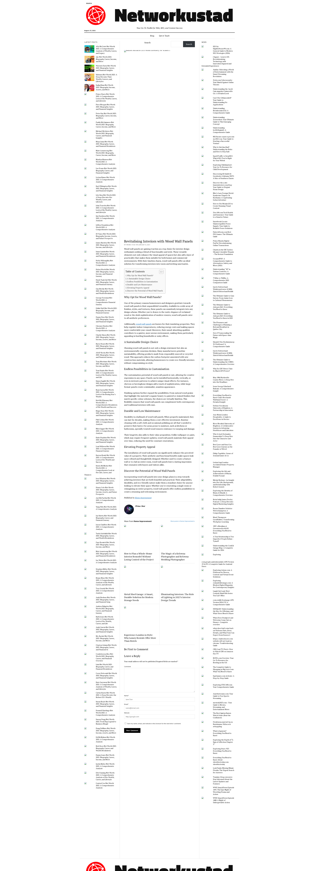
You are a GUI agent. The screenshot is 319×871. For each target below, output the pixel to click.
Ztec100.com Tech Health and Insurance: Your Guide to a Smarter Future (223, 214)
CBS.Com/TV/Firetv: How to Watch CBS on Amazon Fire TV (223, 651)
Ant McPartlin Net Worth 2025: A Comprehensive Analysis (106, 500)
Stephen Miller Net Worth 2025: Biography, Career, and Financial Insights (106, 571)
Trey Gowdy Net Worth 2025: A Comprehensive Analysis (105, 590)
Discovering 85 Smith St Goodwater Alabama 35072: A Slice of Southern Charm (223, 176)
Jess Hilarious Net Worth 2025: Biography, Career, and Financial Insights (105, 480)
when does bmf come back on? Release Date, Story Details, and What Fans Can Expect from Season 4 (223, 631)
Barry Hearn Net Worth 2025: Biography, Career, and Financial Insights (105, 346)
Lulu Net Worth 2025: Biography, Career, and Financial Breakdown (104, 666)
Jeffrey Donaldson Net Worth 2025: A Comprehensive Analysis (105, 227)
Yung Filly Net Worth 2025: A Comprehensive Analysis (106, 508)
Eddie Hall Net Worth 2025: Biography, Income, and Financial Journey (106, 310)
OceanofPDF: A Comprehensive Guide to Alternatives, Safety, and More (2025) (222, 262)
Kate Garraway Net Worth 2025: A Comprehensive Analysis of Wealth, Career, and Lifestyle (106, 685)
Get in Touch (164, 35)
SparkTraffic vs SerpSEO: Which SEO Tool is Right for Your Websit (223, 158)
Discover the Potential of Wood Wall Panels (145, 291)
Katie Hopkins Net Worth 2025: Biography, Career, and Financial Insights (106, 439)
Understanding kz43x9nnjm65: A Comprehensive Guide (221, 130)
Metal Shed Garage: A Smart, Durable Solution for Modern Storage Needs (138, 597)
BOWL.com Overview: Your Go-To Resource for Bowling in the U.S (223, 660)
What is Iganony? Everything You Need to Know (222, 733)
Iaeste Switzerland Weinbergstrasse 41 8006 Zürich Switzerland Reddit (223, 289)
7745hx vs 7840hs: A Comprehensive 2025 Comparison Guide (221, 280)
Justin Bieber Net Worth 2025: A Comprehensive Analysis (105, 766)
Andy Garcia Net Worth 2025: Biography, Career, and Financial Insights (105, 629)
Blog (152, 35)
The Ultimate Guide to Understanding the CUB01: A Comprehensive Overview (223, 362)
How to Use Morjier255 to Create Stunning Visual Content (223, 206)
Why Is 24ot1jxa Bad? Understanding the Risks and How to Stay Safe (222, 149)
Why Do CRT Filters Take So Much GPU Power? (223, 370)
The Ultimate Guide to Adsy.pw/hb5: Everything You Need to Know (223, 307)
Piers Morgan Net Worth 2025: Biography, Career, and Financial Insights (105, 106)
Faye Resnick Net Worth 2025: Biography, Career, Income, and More (105, 544)
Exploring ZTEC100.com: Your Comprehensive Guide (223, 686)
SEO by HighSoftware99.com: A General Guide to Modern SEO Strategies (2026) (223, 49)
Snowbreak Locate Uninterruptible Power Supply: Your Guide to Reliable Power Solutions (223, 224)
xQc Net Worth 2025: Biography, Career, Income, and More (106, 59)
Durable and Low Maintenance (139, 284)
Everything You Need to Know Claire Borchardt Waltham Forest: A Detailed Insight (222, 398)
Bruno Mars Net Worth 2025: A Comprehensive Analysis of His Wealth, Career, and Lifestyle (105, 581)
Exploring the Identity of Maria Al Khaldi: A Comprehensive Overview (223, 492)
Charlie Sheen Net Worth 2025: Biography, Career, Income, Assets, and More (106, 337)
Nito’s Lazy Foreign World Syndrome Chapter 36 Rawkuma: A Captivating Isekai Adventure (223, 196)
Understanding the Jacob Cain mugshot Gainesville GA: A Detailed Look (223, 91)
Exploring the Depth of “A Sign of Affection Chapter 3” (223, 742)
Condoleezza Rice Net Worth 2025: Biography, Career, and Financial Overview (105, 657)
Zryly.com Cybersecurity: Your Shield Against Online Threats (223, 82)
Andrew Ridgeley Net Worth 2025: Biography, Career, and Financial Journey (105, 609)
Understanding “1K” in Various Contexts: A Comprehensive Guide (221, 271)
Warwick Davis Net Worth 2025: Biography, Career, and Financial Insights (106, 68)
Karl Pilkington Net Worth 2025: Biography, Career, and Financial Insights (106, 188)
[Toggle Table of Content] (160, 272)
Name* (126, 696)
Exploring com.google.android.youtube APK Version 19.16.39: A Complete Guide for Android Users (218, 560)
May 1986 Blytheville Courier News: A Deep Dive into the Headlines (223, 379)
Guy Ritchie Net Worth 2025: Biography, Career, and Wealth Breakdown (105, 291)
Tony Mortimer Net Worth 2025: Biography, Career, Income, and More (106, 363)
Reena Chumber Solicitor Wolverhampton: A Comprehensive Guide (222, 510)
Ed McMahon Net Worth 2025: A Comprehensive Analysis (105, 739)
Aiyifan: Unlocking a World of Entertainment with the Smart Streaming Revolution (223, 73)
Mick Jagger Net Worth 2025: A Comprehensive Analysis (105, 431)
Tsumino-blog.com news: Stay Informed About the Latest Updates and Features (223, 780)
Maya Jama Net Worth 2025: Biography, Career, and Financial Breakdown (105, 144)
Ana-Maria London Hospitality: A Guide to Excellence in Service (222, 417)
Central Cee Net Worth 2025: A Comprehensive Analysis (105, 785)
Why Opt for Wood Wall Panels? (140, 275)
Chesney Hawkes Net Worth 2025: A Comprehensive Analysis (105, 328)
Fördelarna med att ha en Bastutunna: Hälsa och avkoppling (223, 724)
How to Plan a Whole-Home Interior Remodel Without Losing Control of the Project (139, 556)
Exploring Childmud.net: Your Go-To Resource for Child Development (222, 167)
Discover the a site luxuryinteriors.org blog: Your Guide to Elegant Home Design (222, 186)
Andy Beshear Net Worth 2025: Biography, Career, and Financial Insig (105, 599)
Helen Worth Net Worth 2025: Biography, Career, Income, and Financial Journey (105, 272)
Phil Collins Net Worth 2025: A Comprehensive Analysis (105, 422)
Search (147, 42)
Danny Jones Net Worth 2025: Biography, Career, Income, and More (105, 757)
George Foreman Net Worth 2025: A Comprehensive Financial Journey (105, 301)
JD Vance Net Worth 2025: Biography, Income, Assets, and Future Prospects (106, 236)
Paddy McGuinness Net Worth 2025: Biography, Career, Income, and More (106, 124)
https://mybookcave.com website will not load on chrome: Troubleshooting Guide (223, 642)
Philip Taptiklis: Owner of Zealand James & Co (223, 454)
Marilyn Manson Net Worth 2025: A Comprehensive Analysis (105, 161)
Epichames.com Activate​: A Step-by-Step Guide (223, 677)
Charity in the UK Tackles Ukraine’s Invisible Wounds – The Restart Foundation (223, 252)
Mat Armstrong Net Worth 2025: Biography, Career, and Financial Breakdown (106, 553)
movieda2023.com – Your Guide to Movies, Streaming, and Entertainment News (222, 706)
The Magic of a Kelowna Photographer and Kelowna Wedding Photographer (175, 556)
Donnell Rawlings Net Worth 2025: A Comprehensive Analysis (105, 712)
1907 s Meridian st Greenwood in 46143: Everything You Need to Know (222, 529)
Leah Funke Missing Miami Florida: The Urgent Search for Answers (223, 770)
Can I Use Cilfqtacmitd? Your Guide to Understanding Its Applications (222, 101)
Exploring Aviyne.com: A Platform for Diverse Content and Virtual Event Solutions (223, 573)
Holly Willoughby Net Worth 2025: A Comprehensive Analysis (105, 262)
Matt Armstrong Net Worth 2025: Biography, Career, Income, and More (106, 153)
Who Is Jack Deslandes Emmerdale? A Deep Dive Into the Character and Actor (223, 437)
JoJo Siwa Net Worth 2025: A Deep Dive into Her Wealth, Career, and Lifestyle (106, 198)
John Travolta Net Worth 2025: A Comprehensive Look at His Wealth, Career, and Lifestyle (106, 208)
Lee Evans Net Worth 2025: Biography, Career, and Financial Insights (106, 170)
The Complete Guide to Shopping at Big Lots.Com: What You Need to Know (223, 669)
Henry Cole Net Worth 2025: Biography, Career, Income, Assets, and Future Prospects (106, 490)
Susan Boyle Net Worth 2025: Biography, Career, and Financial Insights (105, 704)
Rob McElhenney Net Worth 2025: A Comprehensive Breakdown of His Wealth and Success (106, 403)
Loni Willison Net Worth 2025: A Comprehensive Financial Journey (105, 448)
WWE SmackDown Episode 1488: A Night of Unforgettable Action (223, 800)
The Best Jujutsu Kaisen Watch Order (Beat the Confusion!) (222, 715)
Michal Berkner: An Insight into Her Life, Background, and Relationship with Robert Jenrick (223, 483)
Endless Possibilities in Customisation (142, 281)
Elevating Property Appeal (138, 288)
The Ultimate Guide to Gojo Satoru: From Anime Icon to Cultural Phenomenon (223, 298)
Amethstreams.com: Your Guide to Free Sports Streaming (223, 696)
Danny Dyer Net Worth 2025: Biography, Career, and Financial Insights (105, 319)
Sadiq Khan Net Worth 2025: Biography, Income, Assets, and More (105, 87)
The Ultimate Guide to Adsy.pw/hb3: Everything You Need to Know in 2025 (223, 316)
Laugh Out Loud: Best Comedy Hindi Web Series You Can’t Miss (223, 593)
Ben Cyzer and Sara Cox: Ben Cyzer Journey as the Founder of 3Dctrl (222, 446)
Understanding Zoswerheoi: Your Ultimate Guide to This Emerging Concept (223, 120)
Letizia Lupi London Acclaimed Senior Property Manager (223, 464)
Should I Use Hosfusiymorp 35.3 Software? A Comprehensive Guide (223, 344)
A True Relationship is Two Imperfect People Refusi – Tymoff (223, 539)
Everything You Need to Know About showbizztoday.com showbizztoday (222, 760)
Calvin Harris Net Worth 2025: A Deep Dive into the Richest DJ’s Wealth (106, 695)
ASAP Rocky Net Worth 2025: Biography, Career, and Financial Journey (105, 355)
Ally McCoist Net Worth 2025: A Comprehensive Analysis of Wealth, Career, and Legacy (106, 49)
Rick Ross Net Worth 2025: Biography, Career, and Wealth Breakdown (106, 748)
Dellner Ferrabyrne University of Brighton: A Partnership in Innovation (223, 408)
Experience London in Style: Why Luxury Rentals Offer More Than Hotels (140, 637)
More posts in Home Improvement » (183, 521)
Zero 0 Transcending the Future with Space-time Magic (222, 335)
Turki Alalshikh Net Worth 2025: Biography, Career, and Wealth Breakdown (106, 535)
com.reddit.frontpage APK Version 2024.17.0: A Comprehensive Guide (223, 602)
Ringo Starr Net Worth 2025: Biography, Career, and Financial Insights (105, 413)
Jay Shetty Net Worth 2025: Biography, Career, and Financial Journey (106, 518)
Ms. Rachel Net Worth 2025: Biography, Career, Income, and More (105, 638)
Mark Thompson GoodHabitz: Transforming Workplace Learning (223, 519)
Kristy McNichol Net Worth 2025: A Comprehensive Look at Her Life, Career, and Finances (99, 470)
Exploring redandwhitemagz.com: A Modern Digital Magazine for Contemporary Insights (223, 583)
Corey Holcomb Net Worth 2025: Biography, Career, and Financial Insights (106, 675)
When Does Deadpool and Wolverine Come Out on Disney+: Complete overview (223, 621)
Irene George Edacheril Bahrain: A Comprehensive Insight (223, 388)
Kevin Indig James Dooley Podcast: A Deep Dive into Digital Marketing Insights (223, 501)
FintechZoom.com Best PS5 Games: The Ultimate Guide (223, 234)
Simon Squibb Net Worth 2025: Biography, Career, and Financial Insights (105, 383)
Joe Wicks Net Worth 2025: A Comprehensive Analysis (106, 561)
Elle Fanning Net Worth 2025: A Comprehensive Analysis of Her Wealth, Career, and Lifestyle (105, 776)
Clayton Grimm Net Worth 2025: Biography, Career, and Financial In (106, 647)
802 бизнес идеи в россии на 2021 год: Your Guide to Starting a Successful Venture (223, 140)
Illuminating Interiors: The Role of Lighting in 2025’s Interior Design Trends (177, 597)
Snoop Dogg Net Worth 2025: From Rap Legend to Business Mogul (106, 721)
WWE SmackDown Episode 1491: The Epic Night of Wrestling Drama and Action (223, 790)
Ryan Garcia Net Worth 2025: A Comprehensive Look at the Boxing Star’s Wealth (106, 393)
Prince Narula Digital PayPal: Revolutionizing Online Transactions (222, 243)
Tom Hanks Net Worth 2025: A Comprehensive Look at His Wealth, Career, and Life (106, 373)
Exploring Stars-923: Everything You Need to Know (222, 751)
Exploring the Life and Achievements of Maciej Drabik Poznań (222, 473)
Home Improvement (143, 497)
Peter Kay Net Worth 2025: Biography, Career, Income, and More (106, 115)
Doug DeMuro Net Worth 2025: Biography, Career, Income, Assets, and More (106, 730)
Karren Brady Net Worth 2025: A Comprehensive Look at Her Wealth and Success (105, 458)
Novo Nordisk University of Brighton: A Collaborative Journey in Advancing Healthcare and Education (223, 426)
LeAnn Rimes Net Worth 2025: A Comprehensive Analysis (105, 179)
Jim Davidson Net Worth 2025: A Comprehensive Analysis (105, 218)
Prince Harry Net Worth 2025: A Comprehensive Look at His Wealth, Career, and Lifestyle (106, 97)
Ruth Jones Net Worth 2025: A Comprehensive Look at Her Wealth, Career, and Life (105, 620)
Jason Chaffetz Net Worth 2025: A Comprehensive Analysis (106, 527)
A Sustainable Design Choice (138, 278)
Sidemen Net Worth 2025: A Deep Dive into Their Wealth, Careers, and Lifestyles (106, 78)
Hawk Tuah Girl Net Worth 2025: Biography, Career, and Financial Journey (106, 282)
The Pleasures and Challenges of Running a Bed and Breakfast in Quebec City (222, 325)
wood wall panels (144, 324)
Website (126, 713)
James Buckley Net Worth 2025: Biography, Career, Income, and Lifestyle (106, 245)
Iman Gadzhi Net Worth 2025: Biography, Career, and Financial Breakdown (105, 253)
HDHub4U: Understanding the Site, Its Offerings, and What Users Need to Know (223, 611)
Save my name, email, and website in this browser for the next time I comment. (154, 723)
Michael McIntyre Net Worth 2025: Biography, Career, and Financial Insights (105, 134)
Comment (127, 666)
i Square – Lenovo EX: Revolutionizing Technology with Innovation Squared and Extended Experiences (216, 61)
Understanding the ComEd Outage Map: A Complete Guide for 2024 (223, 548)
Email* (126, 704)
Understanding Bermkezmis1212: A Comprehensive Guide (221, 110)
